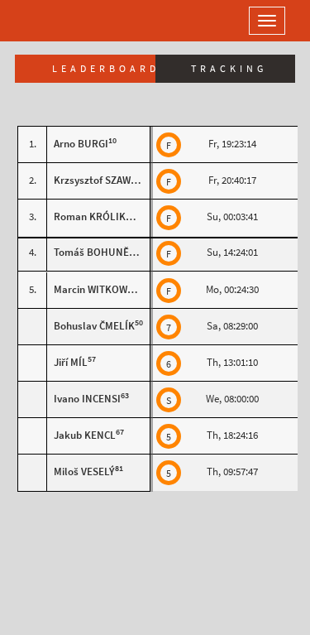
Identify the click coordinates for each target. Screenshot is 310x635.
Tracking (229, 68)
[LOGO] (66, 20)
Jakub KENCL (85, 435)
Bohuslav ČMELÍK (94, 326)
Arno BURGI (81, 144)
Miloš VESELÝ (84, 471)
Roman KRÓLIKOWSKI (105, 216)
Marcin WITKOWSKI (98, 289)
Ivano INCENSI (87, 399)
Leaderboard (103, 68)
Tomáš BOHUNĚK (95, 252)
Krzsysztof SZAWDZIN (104, 180)
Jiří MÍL (71, 362)
